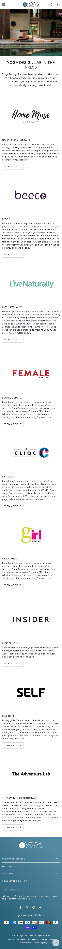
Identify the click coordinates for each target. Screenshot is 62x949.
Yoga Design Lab (26, 936)
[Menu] (3, 4)
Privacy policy (48, 939)
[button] (51, 4)
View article (12, 745)
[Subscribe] (58, 890)
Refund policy (33, 939)
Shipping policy (40, 943)
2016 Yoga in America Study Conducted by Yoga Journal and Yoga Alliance (28, 325)
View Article (12, 167)
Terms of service (24, 943)
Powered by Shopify (16, 939)
